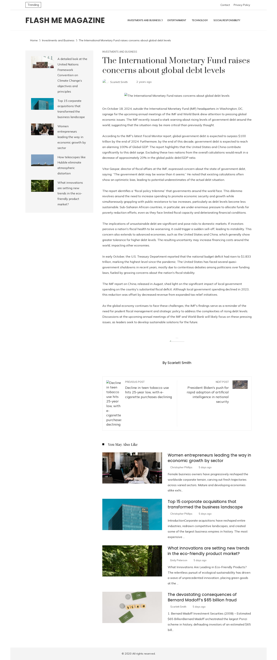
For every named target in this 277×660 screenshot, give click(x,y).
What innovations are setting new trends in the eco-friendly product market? (208, 550)
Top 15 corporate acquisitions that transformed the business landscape (205, 504)
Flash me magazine (65, 20)
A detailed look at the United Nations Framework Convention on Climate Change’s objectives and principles (72, 75)
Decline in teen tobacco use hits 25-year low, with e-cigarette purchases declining (148, 389)
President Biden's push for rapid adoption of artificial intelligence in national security (208, 392)
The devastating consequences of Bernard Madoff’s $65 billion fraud (202, 597)
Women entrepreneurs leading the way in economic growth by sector (209, 457)
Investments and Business (119, 52)
